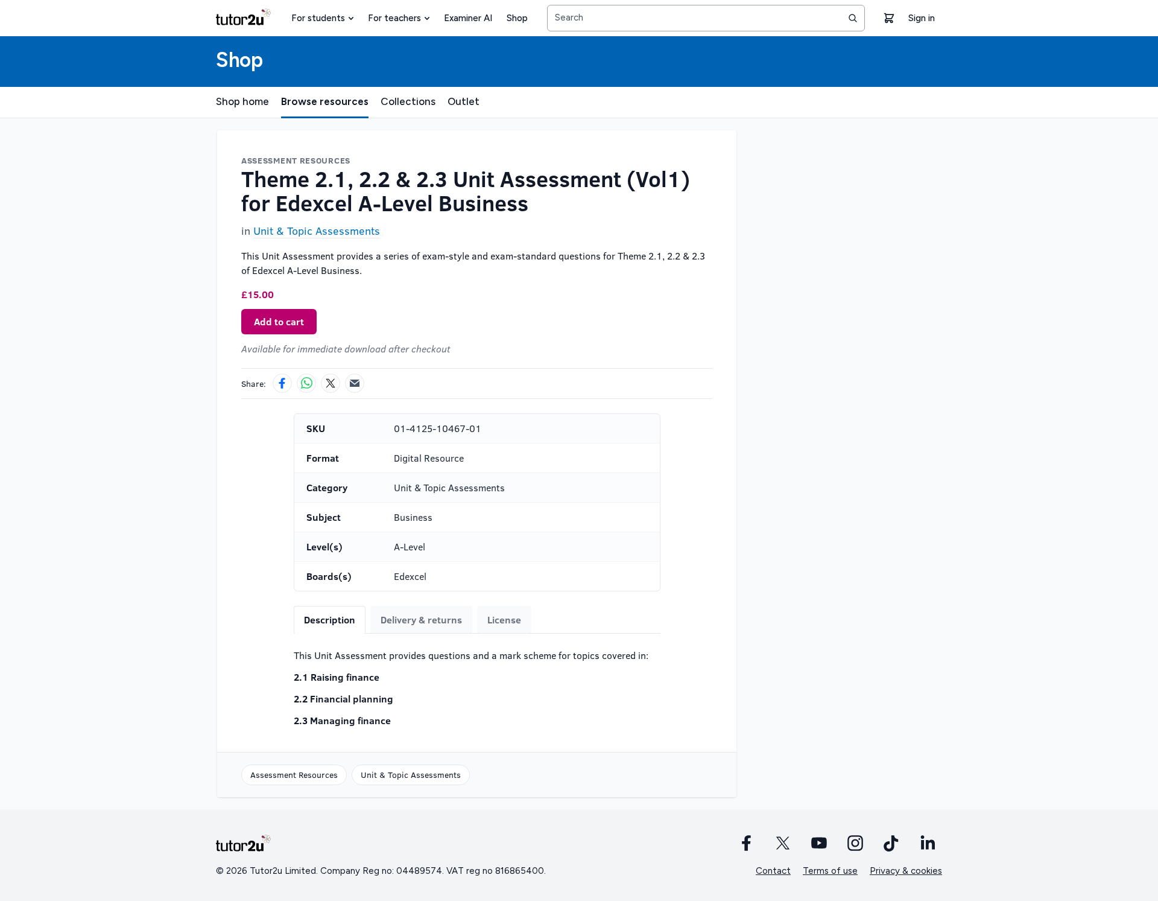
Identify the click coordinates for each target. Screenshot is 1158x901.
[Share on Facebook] (282, 383)
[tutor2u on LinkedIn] (927, 843)
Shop (517, 18)
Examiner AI (468, 18)
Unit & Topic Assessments (316, 230)
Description (329, 619)
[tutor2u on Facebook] (746, 843)
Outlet (463, 101)
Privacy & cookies (906, 870)
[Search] (852, 18)
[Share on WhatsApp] (306, 383)
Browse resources (325, 101)
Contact (773, 870)
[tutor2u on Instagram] (855, 843)
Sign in (921, 18)
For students (318, 18)
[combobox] (706, 18)
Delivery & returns (421, 619)
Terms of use (830, 870)
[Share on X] (330, 383)
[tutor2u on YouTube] (819, 843)
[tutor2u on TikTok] (891, 843)
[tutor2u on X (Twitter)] (782, 843)
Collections (408, 101)
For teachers (394, 18)
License (504, 619)
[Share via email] (354, 383)
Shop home (242, 101)
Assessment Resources (294, 774)
